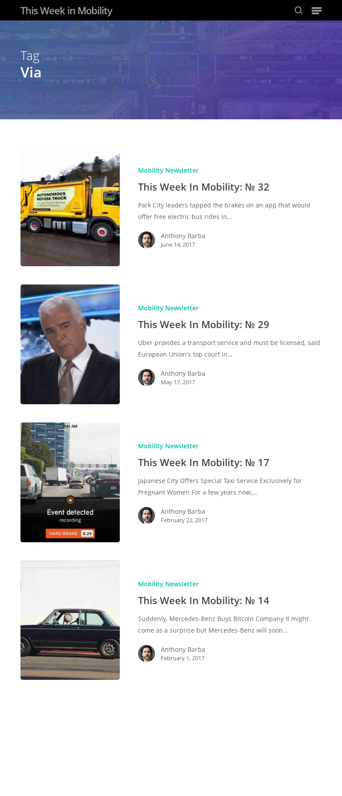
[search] (298, 10)
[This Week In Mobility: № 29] (70, 344)
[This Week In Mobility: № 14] (70, 620)
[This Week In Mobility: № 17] (70, 482)
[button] (317, 10)
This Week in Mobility (66, 10)
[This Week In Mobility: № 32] (70, 206)
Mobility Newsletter (168, 170)
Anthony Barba (183, 235)
